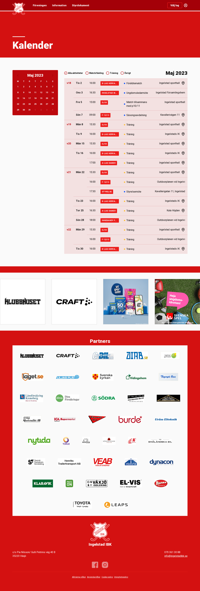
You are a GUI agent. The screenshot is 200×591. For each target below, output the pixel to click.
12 (41, 92)
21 (53, 98)
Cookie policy (107, 577)
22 (18, 104)
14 (53, 92)
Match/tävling (96, 73)
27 (47, 104)
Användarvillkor (93, 577)
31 (29, 110)
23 (24, 104)
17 (29, 98)
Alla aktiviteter (75, 73)
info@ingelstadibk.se (176, 555)
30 (24, 110)
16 (24, 98)
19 (41, 98)
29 (18, 110)
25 (35, 104)
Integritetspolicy (121, 577)
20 (47, 98)
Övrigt (127, 73)
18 (35, 98)
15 (18, 98)
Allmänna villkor (79, 577)
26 (41, 104)
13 (47, 92)
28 (53, 104)
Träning (114, 73)
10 (29, 92)
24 (29, 104)
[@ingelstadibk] (105, 565)
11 (35, 92)
